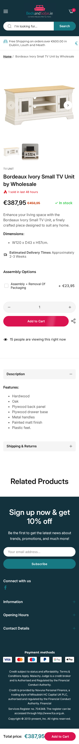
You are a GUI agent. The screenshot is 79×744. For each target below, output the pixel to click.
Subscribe (39, 564)
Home (7, 56)
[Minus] (9, 307)
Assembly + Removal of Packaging (43, 286)
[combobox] (39, 26)
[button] (68, 105)
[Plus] (70, 307)
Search (64, 26)
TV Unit (8, 168)
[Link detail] (5, 587)
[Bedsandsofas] (40, 11)
